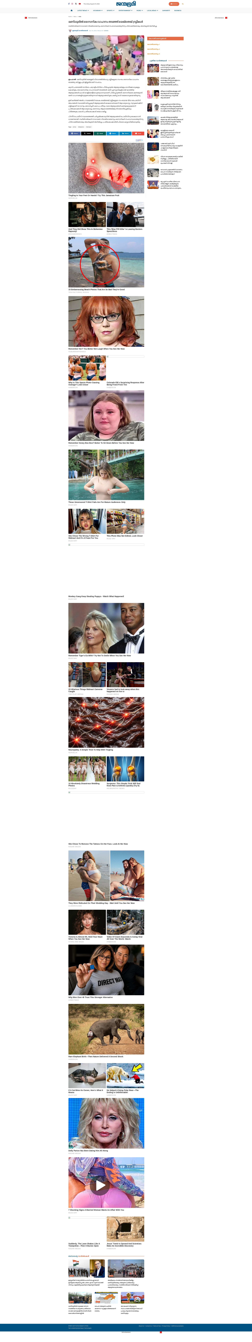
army (74, 127)
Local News (151, 10)
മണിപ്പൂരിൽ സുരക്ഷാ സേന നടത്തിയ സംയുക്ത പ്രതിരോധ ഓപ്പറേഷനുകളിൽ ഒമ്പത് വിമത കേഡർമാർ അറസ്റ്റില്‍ (79, 1309)
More (139, 10)
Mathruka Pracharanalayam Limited (78, 1326)
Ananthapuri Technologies (84, 1328)
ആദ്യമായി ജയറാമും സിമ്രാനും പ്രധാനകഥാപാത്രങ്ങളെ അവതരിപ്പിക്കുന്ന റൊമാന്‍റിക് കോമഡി (172, 68)
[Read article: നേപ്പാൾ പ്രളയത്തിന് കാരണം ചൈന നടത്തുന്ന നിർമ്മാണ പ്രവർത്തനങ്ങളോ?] (153, 173)
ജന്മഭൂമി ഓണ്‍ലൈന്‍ (80, 30)
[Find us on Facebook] (68, 4)
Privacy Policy (166, 1326)
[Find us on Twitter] (76, 4)
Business (177, 10)
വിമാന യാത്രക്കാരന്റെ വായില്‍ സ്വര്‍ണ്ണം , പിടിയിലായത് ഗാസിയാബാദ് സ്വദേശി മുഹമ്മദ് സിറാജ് (172, 159)
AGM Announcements (177, 1326)
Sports (110, 10)
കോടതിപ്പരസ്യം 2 (153, 49)
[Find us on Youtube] (80, 4)
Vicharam (97, 10)
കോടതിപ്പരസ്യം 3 (153, 54)
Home (70, 16)
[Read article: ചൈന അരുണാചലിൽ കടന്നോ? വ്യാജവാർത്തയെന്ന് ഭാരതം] (106, 1298)
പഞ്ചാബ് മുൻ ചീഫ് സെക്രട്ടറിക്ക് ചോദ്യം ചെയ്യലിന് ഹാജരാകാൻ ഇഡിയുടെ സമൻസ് (172, 146)
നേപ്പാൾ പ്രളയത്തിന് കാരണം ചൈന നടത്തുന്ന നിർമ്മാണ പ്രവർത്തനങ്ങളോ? (171, 172)
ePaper (174, 4)
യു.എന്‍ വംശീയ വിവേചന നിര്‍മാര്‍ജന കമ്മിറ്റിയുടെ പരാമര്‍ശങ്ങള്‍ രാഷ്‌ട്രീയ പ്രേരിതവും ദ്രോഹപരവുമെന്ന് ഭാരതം (172, 185)
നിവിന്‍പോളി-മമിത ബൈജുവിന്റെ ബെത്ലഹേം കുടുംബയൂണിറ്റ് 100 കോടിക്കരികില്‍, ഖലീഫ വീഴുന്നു (170, 82)
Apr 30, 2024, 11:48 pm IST (96, 31)
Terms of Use (157, 1326)
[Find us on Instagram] (72, 4)
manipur (88, 127)
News (75, 16)
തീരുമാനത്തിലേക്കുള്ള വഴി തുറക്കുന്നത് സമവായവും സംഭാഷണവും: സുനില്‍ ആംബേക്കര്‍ (171, 94)
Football (125, 1301)
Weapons (81, 127)
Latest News (82, 10)
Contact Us (148, 1326)
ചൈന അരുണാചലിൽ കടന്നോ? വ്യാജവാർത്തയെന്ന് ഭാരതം (105, 1308)
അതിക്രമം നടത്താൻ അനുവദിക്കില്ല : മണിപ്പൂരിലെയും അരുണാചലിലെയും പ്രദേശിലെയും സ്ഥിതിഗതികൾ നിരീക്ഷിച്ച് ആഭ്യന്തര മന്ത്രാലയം (123, 1283)
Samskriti (166, 10)
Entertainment (125, 10)
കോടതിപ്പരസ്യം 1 (153, 44)
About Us (141, 1326)
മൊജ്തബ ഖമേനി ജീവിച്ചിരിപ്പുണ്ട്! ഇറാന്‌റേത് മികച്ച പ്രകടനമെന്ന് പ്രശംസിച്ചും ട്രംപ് (170, 133)
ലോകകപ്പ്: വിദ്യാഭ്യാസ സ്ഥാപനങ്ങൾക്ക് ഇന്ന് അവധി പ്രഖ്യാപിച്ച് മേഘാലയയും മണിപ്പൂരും (131, 1309)
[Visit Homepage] (126, 4)
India (80, 16)
